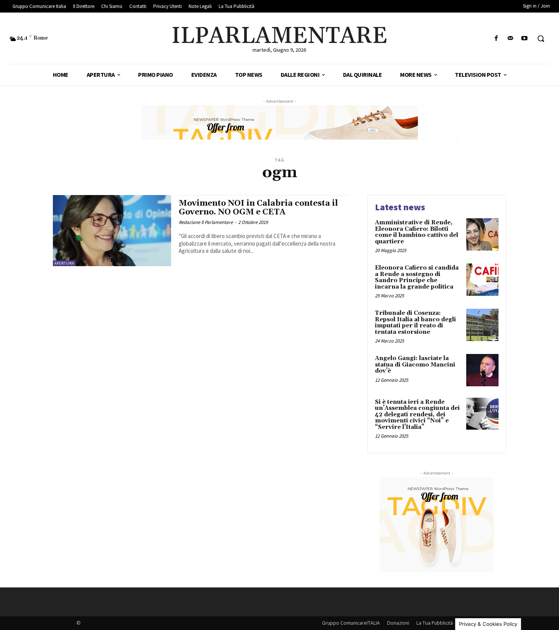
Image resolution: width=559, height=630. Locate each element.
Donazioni (398, 623)
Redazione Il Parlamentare (206, 222)
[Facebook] (496, 38)
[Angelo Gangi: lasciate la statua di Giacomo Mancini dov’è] (482, 370)
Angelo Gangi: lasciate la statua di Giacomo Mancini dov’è (415, 365)
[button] (541, 38)
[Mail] (510, 38)
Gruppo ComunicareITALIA (351, 623)
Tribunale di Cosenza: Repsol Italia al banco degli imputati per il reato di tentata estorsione (415, 322)
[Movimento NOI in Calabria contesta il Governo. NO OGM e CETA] (112, 230)
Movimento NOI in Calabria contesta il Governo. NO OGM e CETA (258, 207)
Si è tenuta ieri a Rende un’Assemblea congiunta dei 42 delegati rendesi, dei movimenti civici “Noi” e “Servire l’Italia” (417, 414)
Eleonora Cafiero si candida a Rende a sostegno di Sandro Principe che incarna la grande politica (417, 277)
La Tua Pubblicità (434, 623)
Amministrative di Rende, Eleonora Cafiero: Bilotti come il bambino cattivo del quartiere (416, 232)
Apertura (64, 263)
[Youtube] (524, 38)
